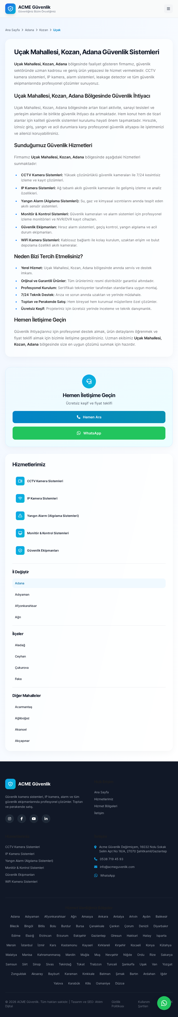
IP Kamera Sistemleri (19, 854)
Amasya (87, 916)
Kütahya (165, 945)
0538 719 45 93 (111, 859)
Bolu (53, 926)
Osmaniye (103, 983)
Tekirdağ (65, 964)
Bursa (80, 926)
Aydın (146, 916)
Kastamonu (69, 945)
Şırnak (120, 974)
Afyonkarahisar (55, 916)
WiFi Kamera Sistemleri (21, 881)
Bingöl (28, 926)
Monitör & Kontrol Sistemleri (24, 867)
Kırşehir (120, 945)
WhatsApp (107, 875)
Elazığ (30, 935)
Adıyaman (32, 916)
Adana (29, 30)
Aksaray (37, 974)
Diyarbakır (160, 926)
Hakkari (132, 935)
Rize (153, 954)
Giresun (116, 935)
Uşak (143, 964)
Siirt (25, 964)
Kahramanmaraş (48, 954)
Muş (97, 954)
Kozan (43, 30)
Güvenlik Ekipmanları (20, 874)
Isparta (161, 935)
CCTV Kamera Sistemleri (22, 847)
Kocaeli (136, 945)
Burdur (66, 926)
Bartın (134, 974)
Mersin (11, 945)
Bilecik (14, 926)
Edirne (16, 935)
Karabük (74, 983)
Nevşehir (111, 954)
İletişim (99, 813)
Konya (150, 945)
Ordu (140, 954)
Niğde (127, 954)
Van (154, 964)
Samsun (11, 964)
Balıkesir (161, 916)
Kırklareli (104, 945)
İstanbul (26, 945)
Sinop (37, 964)
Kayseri (87, 945)
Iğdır (163, 974)
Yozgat (167, 964)
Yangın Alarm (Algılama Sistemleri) (29, 861)
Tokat (81, 964)
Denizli (143, 926)
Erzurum (62, 935)
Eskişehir (80, 935)
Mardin (70, 954)
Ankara (103, 916)
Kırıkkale (88, 974)
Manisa (27, 954)
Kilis (88, 983)
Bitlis (41, 926)
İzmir (41, 945)
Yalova (58, 983)
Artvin (133, 916)
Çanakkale (96, 926)
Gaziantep (98, 935)
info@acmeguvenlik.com (117, 867)
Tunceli (112, 964)
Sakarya (167, 954)
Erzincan (45, 935)
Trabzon (96, 964)
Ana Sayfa (12, 30)
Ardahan (149, 974)
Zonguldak (18, 974)
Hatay (147, 935)
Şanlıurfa (128, 964)
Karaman (71, 974)
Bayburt (53, 974)
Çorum (129, 926)
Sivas (50, 964)
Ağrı (73, 916)
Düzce (119, 983)
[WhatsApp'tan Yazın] (164, 1003)
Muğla (85, 954)
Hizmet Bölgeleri (105, 806)
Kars (53, 945)
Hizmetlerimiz (103, 799)
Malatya (11, 954)
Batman (105, 974)
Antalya (118, 916)
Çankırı (114, 926)
